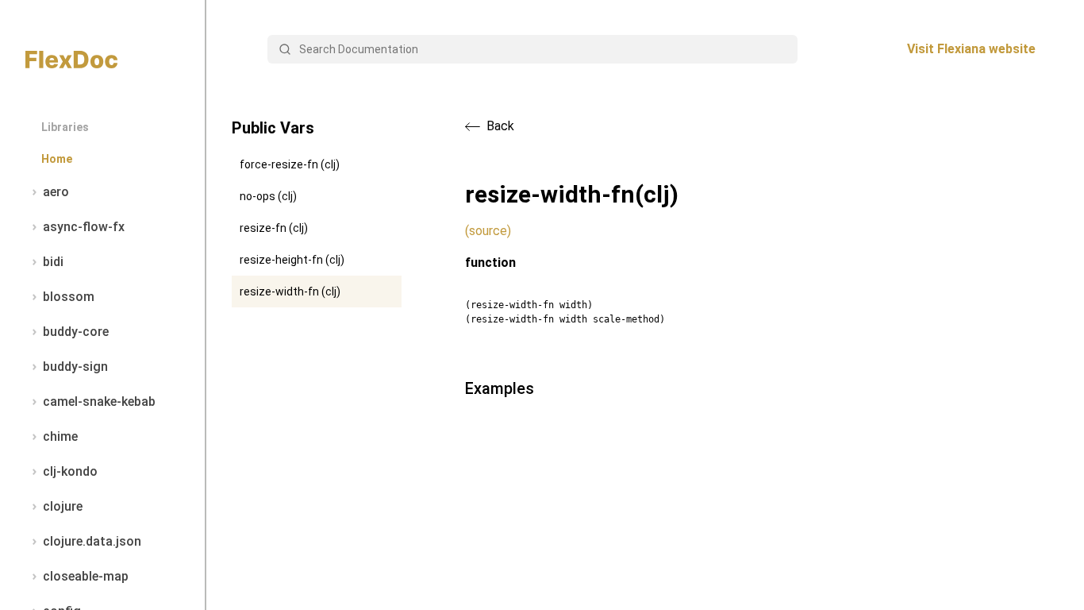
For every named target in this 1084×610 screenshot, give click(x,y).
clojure (63, 506)
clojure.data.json (92, 541)
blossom (68, 296)
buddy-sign (75, 366)
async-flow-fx (84, 226)
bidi (53, 261)
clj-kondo (70, 471)
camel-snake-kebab (99, 401)
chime (60, 436)
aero (56, 191)
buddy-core (76, 331)
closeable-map (86, 576)
